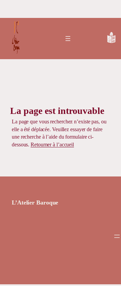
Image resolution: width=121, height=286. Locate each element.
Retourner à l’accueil (52, 144)
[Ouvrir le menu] (68, 38)
